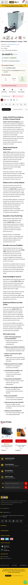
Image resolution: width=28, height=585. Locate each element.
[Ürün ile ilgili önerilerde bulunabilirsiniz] (25, 104)
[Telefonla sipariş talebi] (21, 104)
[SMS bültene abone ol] (25, 487)
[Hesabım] (26, 2)
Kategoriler (5, 530)
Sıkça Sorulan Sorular (5, 565)
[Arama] (6, 2)
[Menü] (2, 2)
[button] (3, 22)
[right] (26, 439)
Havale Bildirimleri (23, 565)
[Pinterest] (21, 521)
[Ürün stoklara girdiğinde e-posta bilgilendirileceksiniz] (18, 104)
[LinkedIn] (17, 521)
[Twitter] (6, 521)
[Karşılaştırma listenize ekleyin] (14, 104)
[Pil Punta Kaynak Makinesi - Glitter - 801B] (7, 433)
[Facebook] (2, 521)
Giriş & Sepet (7, 441)
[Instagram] (9, 521)
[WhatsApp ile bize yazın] (25, 582)
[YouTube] (13, 521)
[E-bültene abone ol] (25, 483)
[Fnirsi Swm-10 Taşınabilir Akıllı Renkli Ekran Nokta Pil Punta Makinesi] (21, 433)
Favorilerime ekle (6, 96)
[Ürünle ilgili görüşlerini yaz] (10, 104)
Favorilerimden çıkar (19, 96)
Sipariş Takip (14, 565)
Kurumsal (4, 525)
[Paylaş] (2, 100)
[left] (1, 439)
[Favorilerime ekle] (11, 428)
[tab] (6, 109)
